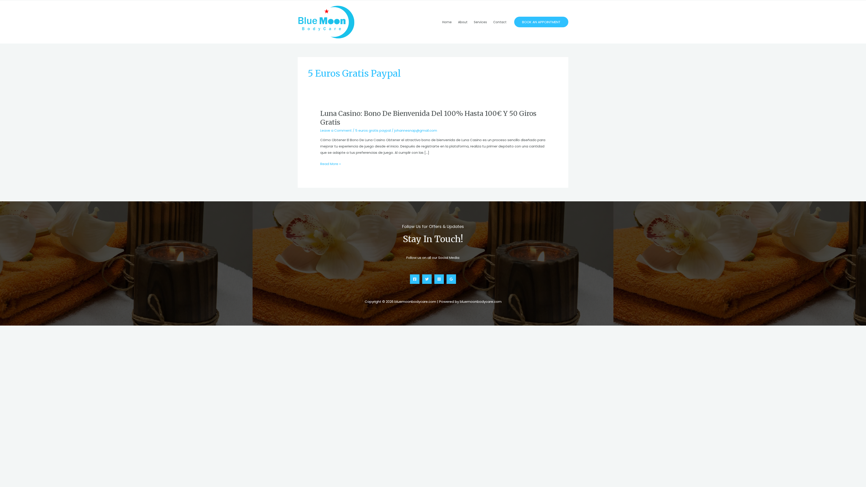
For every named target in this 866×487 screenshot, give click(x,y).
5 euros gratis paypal (373, 130)
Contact (500, 22)
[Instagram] (439, 279)
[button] (541, 22)
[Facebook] (414, 279)
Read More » (330, 164)
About (463, 22)
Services (480, 22)
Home (447, 22)
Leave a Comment (336, 130)
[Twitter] (427, 279)
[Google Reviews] (451, 279)
